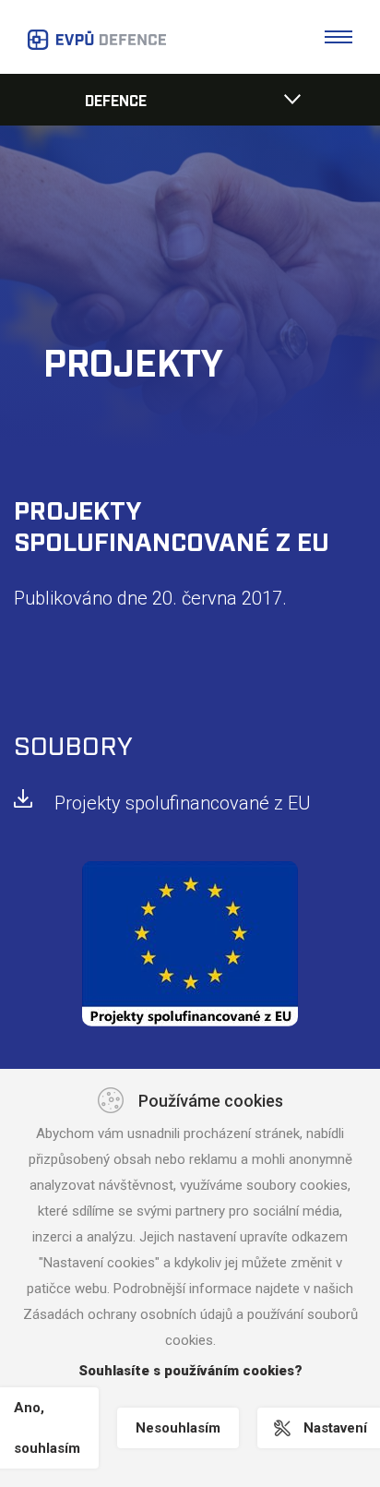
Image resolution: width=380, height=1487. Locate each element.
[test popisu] (190, 943)
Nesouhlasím (178, 1428)
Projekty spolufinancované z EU (182, 803)
